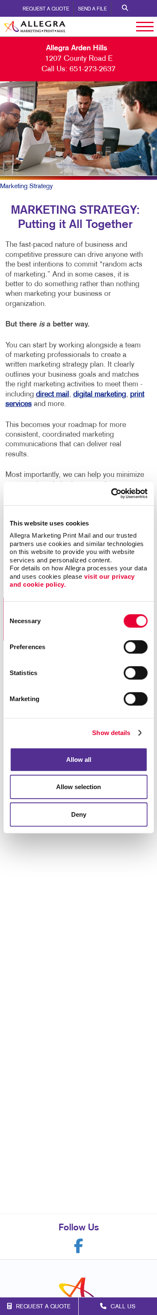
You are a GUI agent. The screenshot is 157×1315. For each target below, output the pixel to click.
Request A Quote (46, 9)
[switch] (135, 646)
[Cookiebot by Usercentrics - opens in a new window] (111, 493)
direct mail (52, 394)
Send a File (92, 9)
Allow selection (78, 786)
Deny (78, 814)
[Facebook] (79, 1246)
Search (125, 8)
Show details (111, 732)
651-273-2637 (92, 69)
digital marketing (99, 394)
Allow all (78, 759)
